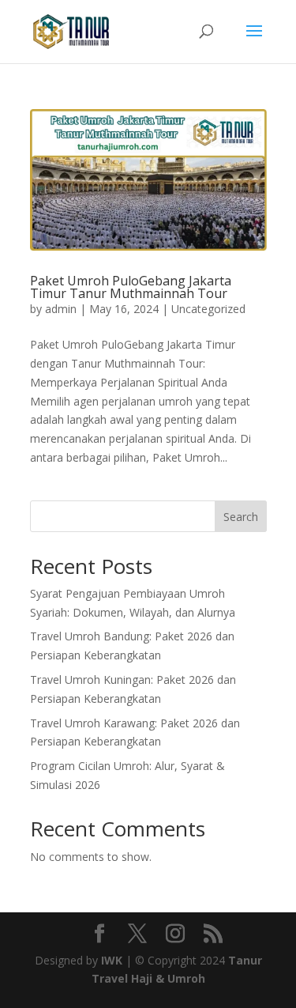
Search (240, 516)
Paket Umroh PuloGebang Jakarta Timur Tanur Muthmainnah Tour (130, 287)
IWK (111, 960)
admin (61, 308)
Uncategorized (208, 308)
